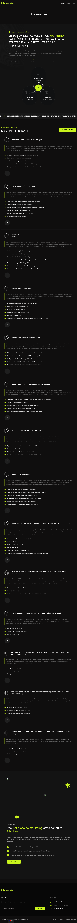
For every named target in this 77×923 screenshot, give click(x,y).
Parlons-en (65, 3)
